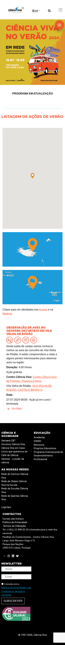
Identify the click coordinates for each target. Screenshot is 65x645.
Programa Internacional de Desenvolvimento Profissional (48, 456)
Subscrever (13, 600)
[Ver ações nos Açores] (32, 286)
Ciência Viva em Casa (13, 448)
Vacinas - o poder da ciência (12, 461)
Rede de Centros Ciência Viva (14, 476)
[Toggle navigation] (60, 10)
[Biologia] (18, 340)
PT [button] (36, 11)
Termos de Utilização (14, 526)
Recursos (39, 444)
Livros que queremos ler (14, 451)
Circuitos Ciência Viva (13, 444)
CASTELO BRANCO (30, 389)
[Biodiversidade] (10, 340)
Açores (43, 309)
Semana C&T (8, 440)
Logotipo (6, 507)
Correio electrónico (13, 518)
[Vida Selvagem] (34, 340)
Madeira (7, 313)
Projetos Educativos (45, 448)
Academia (39, 437)
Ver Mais (17, 408)
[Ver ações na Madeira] (32, 249)
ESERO (37, 441)
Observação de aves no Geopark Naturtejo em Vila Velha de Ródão (29, 330)
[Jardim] (26, 340)
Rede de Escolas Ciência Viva (14, 490)
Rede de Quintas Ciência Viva (14, 498)
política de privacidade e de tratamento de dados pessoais (16, 591)
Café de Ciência (9, 455)
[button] (32, 176)
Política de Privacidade (14, 522)
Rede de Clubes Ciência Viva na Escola (14, 483)
